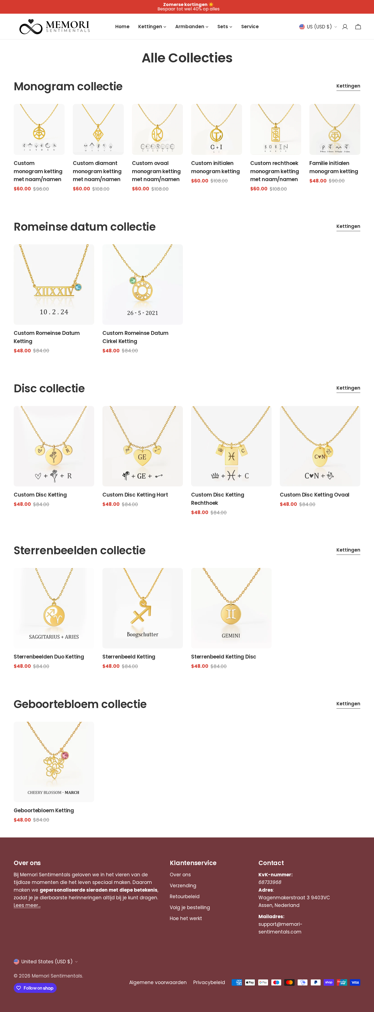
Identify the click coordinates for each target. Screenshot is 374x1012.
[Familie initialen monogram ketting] (334, 129)
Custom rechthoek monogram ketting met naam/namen (274, 171)
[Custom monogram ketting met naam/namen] (39, 129)
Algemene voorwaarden (158, 982)
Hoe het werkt (186, 918)
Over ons (180, 874)
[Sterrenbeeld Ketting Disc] (231, 608)
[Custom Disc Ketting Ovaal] (320, 446)
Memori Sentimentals (57, 976)
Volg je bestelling (190, 907)
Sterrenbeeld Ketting (128, 656)
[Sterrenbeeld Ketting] (142, 608)
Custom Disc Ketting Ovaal (314, 494)
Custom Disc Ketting (40, 494)
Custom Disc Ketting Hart (135, 494)
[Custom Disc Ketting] (54, 446)
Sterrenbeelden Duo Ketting (49, 656)
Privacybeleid (209, 982)
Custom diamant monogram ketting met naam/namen (97, 171)
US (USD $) (319, 27)
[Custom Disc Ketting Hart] (142, 446)
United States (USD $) (47, 961)
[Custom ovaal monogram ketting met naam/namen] (157, 129)
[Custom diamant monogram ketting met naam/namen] (98, 129)
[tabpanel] (187, 148)
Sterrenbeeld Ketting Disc (223, 656)
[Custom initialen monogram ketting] (216, 129)
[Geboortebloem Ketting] (54, 762)
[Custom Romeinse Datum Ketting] (54, 284)
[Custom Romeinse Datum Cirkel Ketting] (142, 284)
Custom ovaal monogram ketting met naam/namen (156, 171)
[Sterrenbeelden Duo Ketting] (54, 608)
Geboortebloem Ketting (44, 810)
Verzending (183, 885)
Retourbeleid (185, 896)
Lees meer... (27, 905)
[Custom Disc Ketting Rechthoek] (231, 446)
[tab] (348, 86)
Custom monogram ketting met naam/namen (38, 171)
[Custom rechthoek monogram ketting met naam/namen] (275, 129)
